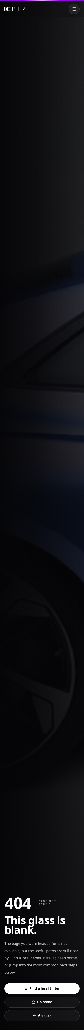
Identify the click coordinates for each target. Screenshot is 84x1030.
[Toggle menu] (74, 9)
